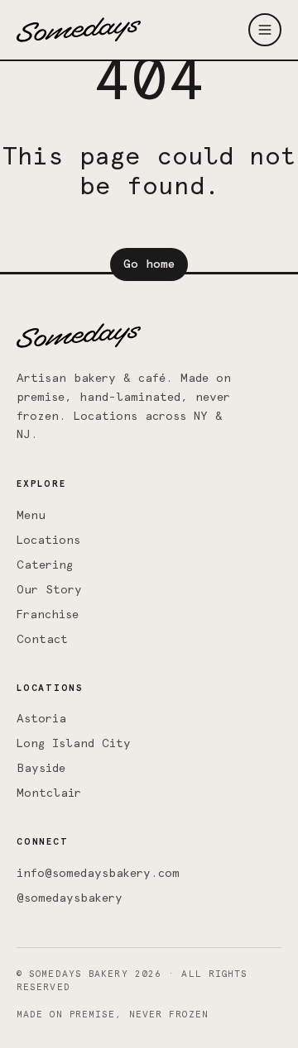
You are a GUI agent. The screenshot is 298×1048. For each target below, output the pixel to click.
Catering (45, 565)
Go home (149, 264)
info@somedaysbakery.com (98, 873)
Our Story (49, 590)
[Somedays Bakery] (79, 335)
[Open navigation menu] (264, 29)
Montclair (49, 793)
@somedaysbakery (70, 898)
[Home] (79, 30)
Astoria (41, 719)
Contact (42, 639)
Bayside (41, 768)
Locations (48, 540)
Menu (31, 516)
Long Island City (74, 744)
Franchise (48, 615)
